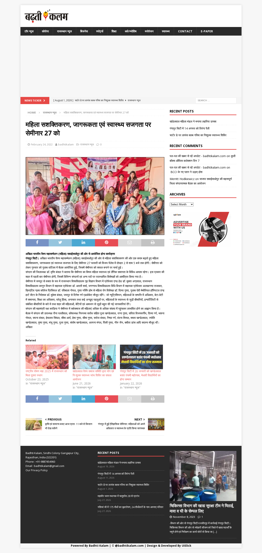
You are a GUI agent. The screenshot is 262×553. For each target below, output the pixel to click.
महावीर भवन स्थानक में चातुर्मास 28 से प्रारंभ (118, 496)
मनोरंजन (149, 31)
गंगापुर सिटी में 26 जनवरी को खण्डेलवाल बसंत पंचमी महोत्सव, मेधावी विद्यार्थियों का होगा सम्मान (140, 375)
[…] (215, 532)
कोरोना (45, 31)
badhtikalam (66, 144)
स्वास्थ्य (166, 31)
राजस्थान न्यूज (64, 31)
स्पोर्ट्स (99, 31)
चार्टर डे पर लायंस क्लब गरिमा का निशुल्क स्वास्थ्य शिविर (198, 135)
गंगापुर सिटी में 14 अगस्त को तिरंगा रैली (189, 128)
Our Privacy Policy (37, 470)
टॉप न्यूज (29, 31)
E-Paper (207, 31)
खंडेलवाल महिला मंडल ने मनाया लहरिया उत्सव (193, 121)
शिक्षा (114, 31)
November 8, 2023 (184, 517)
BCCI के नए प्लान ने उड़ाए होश (186, 172)
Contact (185, 31)
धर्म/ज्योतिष (131, 31)
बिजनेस (84, 31)
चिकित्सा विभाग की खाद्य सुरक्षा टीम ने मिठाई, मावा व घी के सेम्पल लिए (202, 508)
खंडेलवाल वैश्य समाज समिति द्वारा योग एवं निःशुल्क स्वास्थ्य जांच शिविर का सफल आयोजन (93, 375)
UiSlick (186, 545)
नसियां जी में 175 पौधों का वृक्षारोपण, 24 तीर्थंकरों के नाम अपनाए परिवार (130, 507)
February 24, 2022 (42, 144)
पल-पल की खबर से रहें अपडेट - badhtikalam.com (198, 156)
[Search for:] (215, 100)
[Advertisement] (131, 66)
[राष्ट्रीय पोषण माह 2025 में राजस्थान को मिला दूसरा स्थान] (47, 357)
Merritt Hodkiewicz (182, 179)
